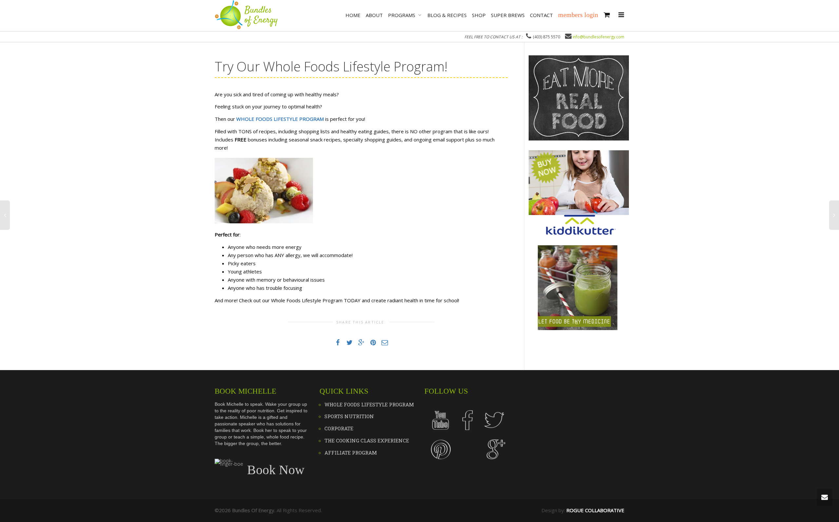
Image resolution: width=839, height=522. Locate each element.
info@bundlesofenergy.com (598, 37)
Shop (479, 15)
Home (353, 15)
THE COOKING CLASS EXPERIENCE (366, 440)
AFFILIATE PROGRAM (350, 452)
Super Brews (508, 15)
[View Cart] (606, 15)
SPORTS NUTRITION (349, 416)
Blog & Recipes (447, 15)
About (374, 15)
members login (578, 14)
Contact (541, 15)
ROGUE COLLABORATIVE (595, 510)
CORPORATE (338, 428)
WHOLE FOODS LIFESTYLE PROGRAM (369, 404)
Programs (402, 15)
